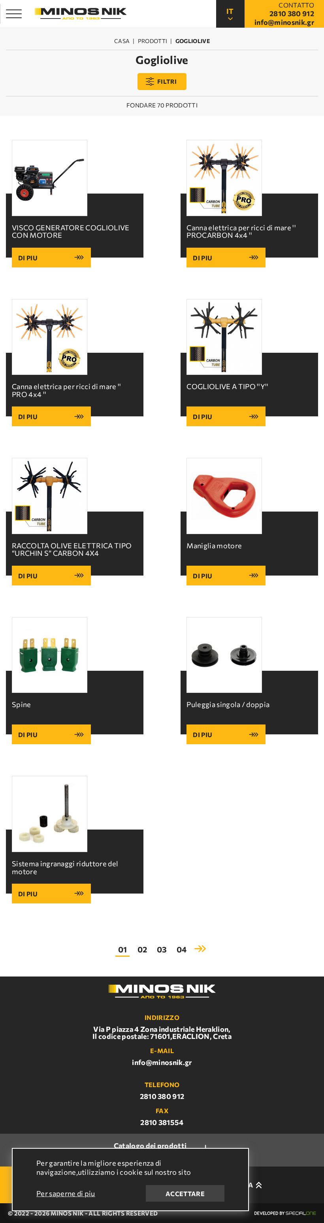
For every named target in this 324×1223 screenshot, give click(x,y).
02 (142, 949)
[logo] (80, 14)
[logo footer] (162, 991)
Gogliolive (192, 41)
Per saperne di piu (65, 1193)
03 (162, 949)
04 (182, 949)
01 (122, 949)
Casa (122, 41)
